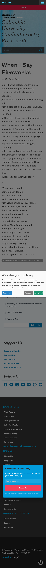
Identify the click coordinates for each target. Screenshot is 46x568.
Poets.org (6, 3)
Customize (7, 293)
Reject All (28, 293)
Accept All (38, 293)
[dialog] (23, 284)
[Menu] (42, 2)
